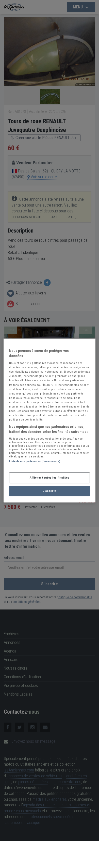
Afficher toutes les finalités (49, 477)
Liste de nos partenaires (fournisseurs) (34, 461)
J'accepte (49, 491)
